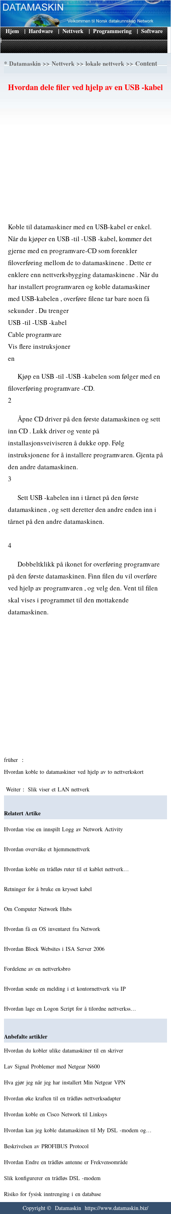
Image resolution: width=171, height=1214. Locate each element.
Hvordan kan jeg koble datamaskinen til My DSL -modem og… (78, 1130)
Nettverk (73, 31)
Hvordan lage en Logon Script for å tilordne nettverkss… (70, 1008)
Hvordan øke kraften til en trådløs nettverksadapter (63, 1098)
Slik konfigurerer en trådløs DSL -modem (53, 1178)
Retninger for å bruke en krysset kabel (49, 889)
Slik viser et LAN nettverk (59, 789)
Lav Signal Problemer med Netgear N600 (53, 1066)
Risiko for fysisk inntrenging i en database (53, 1194)
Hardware (41, 31)
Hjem (12, 31)
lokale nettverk (105, 63)
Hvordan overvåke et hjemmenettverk (48, 849)
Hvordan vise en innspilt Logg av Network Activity (64, 829)
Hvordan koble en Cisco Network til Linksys (56, 1114)
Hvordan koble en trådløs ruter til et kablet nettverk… (66, 869)
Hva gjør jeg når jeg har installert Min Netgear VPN (65, 1082)
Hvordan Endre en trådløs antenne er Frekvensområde (67, 1162)
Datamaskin (25, 63)
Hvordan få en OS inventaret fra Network (53, 929)
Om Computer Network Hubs (39, 909)
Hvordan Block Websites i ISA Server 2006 (55, 948)
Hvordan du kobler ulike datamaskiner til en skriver (64, 1050)
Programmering (112, 31)
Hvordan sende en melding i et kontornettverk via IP (66, 988)
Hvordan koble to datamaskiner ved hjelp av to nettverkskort (75, 771)
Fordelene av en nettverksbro (38, 968)
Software (152, 31)
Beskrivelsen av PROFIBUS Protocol (47, 1146)
